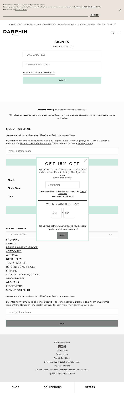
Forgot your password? (39, 72)
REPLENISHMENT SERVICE (22, 247)
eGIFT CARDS (13, 251)
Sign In (11, 180)
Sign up (94, 15)
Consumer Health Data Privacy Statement (62, 362)
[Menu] (119, 32)
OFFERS (11, 243)
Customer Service (62, 342)
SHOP (15, 387)
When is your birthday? (62, 204)
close (85, 160)
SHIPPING (12, 270)
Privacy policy (62, 354)
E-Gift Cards (62, 350)
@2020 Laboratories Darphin (62, 373)
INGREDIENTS (14, 286)
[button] (119, 32)
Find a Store (14, 188)
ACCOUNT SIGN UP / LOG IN (22, 274)
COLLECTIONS (53, 387)
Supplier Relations (62, 366)
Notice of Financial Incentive (86, 7)
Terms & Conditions (62, 358)
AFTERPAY (12, 255)
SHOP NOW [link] (110, 24)
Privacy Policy (21, 9)
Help (10, 196)
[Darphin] (15, 33)
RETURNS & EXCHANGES (20, 266)
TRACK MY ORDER (16, 263)
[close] (120, 10)
